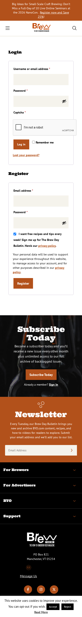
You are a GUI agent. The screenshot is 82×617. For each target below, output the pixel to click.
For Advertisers (19, 485)
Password (26, 91)
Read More (41, 612)
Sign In (53, 384)
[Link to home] (41, 28)
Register (23, 283)
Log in (21, 144)
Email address (28, 190)
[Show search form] (74, 28)
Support (11, 516)
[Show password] (64, 101)
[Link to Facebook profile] (28, 593)
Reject (67, 607)
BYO (7, 500)
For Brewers (16, 470)
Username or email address (37, 69)
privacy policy (47, 246)
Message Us (28, 576)
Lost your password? (26, 155)
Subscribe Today (41, 375)
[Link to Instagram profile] (41, 593)
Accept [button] (53, 607)
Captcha (19, 112)
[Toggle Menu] (7, 28)
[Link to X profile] (54, 593)
